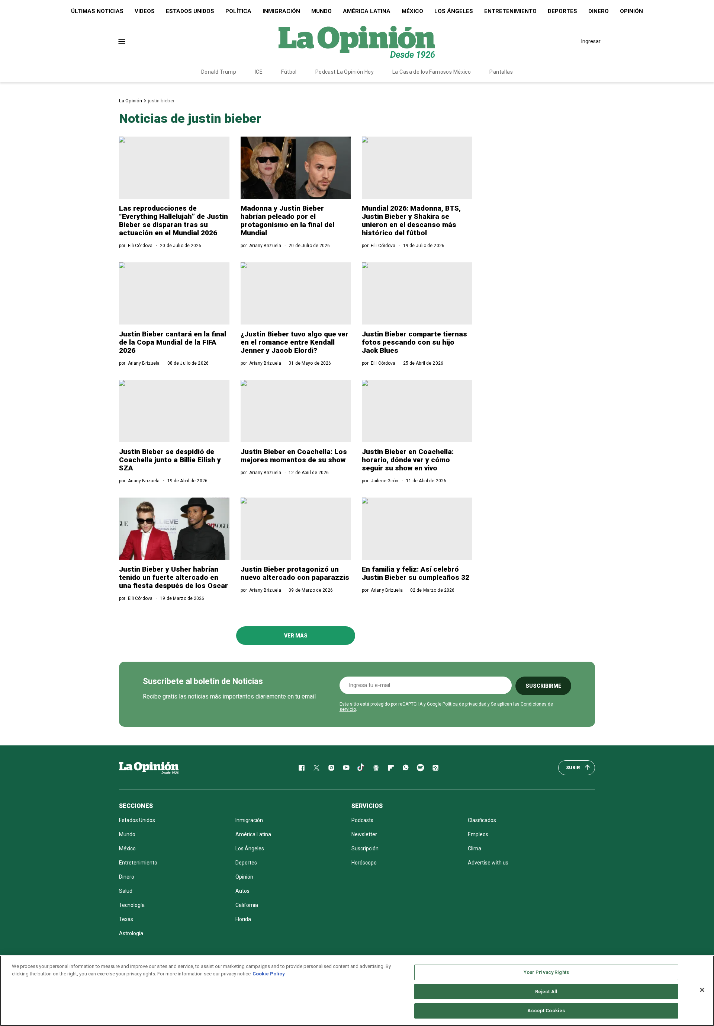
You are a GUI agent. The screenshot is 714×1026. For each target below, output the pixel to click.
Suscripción (365, 848)
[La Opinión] (357, 41)
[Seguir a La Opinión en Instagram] (331, 767)
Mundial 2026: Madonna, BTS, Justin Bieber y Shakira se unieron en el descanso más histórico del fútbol (411, 220)
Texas (126, 919)
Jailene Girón (385, 480)
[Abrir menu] (121, 41)
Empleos (478, 834)
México (412, 11)
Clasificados (482, 820)
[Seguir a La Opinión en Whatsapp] (405, 767)
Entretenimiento (510, 11)
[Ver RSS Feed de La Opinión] (435, 767)
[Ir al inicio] (148, 767)
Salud (125, 891)
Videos (145, 11)
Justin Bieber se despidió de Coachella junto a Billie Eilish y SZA (170, 459)
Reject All (546, 991)
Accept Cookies (546, 1010)
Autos (242, 891)
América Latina (366, 11)
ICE (259, 72)
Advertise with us (488, 863)
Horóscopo (364, 863)
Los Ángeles (453, 11)
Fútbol (289, 72)
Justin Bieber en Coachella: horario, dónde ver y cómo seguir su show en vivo (408, 459)
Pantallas (501, 72)
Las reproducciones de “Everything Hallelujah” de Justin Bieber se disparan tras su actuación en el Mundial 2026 (173, 220)
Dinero (598, 11)
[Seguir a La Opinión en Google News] (376, 767)
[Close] (702, 990)
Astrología (131, 933)
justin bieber (161, 100)
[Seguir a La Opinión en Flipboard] (390, 767)
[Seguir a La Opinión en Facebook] (301, 767)
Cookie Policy (269, 974)
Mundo (321, 11)
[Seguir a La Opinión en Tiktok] (361, 767)
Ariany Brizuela (265, 245)
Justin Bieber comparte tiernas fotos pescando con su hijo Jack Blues (414, 342)
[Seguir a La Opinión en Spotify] (420, 767)
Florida (243, 919)
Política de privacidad (464, 704)
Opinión (631, 11)
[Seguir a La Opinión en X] (316, 767)
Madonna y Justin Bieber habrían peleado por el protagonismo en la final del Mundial (287, 220)
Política (238, 11)
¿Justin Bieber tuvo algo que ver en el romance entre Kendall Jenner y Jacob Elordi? (294, 342)
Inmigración (281, 11)
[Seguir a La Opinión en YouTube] (346, 767)
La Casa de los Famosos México (431, 72)
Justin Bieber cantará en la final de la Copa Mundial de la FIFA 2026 (172, 342)
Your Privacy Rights (546, 972)
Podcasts (362, 820)
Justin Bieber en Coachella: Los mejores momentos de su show (294, 455)
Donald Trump (218, 72)
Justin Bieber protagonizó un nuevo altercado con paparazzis (295, 573)
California (246, 905)
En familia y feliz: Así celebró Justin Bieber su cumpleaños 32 (415, 573)
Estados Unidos (190, 11)
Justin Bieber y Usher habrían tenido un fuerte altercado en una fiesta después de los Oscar (173, 577)
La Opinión (130, 100)
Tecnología (132, 905)
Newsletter (364, 834)
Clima (474, 848)
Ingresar (591, 41)
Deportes (562, 11)
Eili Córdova (140, 245)
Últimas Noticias (97, 11)
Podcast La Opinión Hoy (344, 72)
